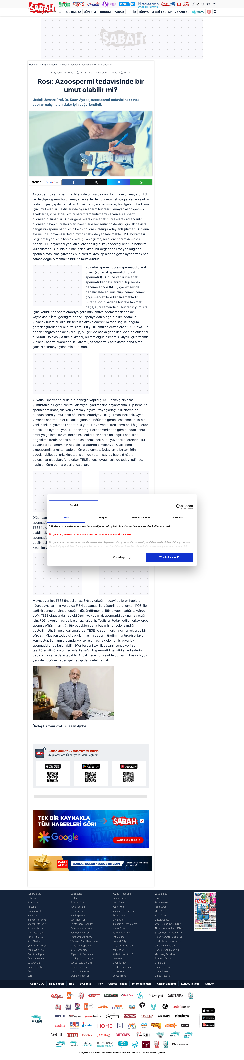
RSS (71, 983)
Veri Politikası (34, 893)
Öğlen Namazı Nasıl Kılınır (168, 936)
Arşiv (100, 983)
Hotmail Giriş (119, 941)
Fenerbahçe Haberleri (81, 928)
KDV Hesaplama (79, 949)
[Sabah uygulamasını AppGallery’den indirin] (129, 773)
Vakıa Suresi (161, 893)
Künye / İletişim (190, 983)
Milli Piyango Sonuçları (82, 958)
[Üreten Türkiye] (148, 4)
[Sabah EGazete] (205, 935)
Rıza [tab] (66, 517)
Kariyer (209, 983)
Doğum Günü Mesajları (167, 949)
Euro (30, 975)
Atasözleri (118, 958)
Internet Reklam (142, 983)
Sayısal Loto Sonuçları (82, 962)
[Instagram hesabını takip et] (208, 4)
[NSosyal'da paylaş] (118, 182)
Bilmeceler (118, 919)
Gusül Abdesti (162, 919)
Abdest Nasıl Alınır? (123, 954)
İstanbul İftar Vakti (37, 924)
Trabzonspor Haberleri (82, 936)
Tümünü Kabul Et (169, 557)
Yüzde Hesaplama (122, 893)
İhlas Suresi (161, 906)
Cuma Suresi (119, 898)
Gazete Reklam (117, 983)
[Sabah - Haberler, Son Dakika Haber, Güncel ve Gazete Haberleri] (42, 8)
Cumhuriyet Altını (37, 958)
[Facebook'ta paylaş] (73, 182)
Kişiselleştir (119, 557)
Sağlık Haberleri (50, 64)
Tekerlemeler (161, 902)
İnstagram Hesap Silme (125, 924)
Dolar (30, 971)
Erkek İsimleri (119, 962)
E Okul (73, 898)
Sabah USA (37, 983)
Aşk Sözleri (118, 949)
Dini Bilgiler (160, 962)
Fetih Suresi (119, 936)
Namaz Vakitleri (36, 911)
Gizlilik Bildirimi (166, 983)
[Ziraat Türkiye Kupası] (208, 12)
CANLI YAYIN (186, 3)
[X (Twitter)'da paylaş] (96, 182)
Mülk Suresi (161, 911)
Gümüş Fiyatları (36, 967)
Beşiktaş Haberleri (80, 932)
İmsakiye (32, 915)
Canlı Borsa (76, 893)
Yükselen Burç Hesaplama (84, 941)
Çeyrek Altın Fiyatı (37, 945)
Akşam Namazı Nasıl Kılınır (169, 928)
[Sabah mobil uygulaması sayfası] (40, 752)
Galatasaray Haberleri (81, 924)
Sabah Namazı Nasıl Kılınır (169, 932)
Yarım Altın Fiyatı (36, 949)
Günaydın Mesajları (165, 945)
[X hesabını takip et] (198, 4)
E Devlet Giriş (77, 902)
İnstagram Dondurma (124, 911)
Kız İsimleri (118, 971)
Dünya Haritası (120, 975)
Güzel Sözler (119, 915)
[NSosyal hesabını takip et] (203, 4)
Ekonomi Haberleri (80, 975)
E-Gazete (85, 983)
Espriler (159, 898)
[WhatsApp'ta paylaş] (141, 182)
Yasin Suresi (119, 902)
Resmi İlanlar (161, 12)
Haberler (33, 64)
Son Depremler (78, 915)
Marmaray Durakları (165, 954)
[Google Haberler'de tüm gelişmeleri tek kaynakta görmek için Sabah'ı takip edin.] (91, 830)
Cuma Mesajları (163, 975)
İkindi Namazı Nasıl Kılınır (168, 941)
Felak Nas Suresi (121, 932)
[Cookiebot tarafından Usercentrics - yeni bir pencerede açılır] (178, 506)
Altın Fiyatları (34, 941)
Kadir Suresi (161, 915)
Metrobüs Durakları (123, 945)
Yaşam (119, 12)
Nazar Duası (119, 928)
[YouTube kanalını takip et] (214, 4)
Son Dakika (73, 12)
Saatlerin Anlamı (163, 958)
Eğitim (131, 12)
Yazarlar (182, 12)
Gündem (90, 12)
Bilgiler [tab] (103, 517)
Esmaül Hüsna (162, 967)
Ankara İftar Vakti (37, 928)
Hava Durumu (77, 911)
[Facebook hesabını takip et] (193, 4)
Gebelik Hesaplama (80, 945)
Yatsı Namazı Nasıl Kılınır (168, 924)
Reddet (74, 505)
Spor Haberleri (78, 919)
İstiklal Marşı (161, 971)
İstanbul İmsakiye (37, 919)
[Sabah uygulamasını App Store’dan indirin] (53, 773)
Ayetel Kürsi (119, 906)
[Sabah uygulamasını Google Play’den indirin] (91, 773)
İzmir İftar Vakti (36, 932)
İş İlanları (32, 898)
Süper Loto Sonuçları (81, 954)
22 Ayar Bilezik (35, 962)
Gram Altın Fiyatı (36, 936)
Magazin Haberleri (80, 971)
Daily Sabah (56, 983)
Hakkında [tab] (178, 517)
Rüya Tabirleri (77, 906)
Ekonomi (105, 12)
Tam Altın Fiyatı (36, 954)
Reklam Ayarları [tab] (140, 517)
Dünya (144, 12)
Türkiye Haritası (78, 967)
